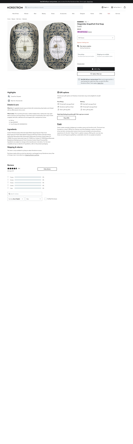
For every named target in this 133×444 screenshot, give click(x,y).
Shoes (52, 13)
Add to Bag (97, 69)
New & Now (15, 13)
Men (35, 13)
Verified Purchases (52, 199)
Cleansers (24, 19)
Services (118, 13)
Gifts (100, 13)
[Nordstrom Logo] (15, 8)
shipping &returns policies (32, 155)
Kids (73, 13)
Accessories (63, 13)
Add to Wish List (97, 74)
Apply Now (90, 1)
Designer (82, 13)
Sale (109, 13)
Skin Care (18, 19)
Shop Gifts (66, 118)
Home (92, 13)
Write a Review (47, 169)
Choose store (80, 64)
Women (26, 13)
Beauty (44, 13)
